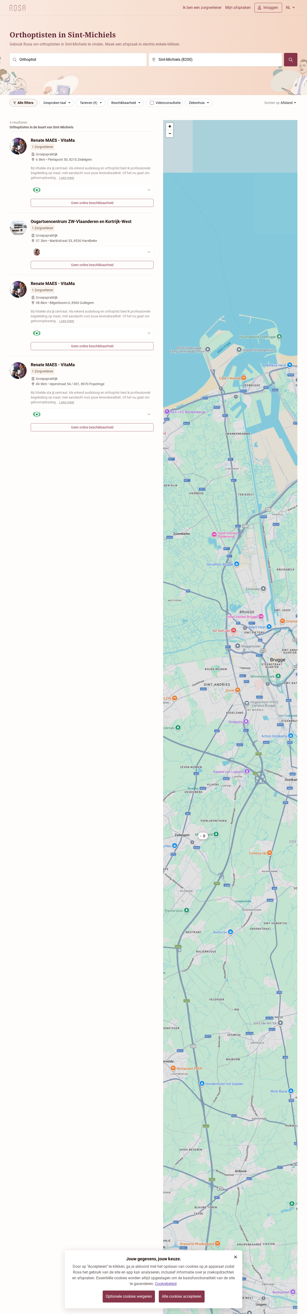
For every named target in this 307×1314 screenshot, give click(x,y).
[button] (203, 836)
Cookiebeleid (166, 1283)
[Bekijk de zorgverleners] (92, 190)
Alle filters (25, 103)
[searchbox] (78, 59)
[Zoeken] (290, 59)
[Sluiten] (235, 1257)
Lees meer (66, 178)
